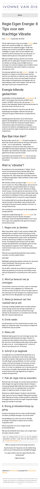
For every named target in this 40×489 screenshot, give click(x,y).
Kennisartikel (14, 470)
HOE (24, 156)
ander (32, 102)
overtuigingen (29, 98)
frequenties (30, 183)
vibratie (24, 72)
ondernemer (27, 214)
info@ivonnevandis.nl (13, 440)
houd (20, 140)
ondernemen (32, 470)
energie (30, 43)
